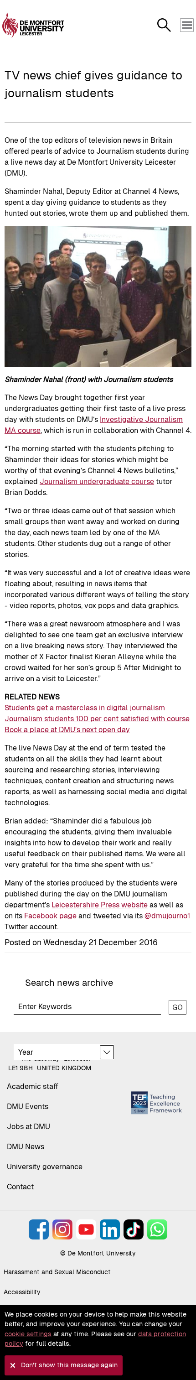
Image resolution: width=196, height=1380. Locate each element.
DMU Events (27, 1106)
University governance (45, 1166)
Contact (20, 1186)
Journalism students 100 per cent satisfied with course (97, 718)
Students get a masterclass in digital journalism (85, 707)
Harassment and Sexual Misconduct (57, 1272)
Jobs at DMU (28, 1126)
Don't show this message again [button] (69, 1365)
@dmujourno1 (167, 915)
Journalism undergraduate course (97, 481)
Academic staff (32, 1086)
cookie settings (28, 1334)
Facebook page (50, 915)
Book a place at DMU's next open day (67, 729)
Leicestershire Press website (100, 905)
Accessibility (22, 1292)
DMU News (25, 1146)
